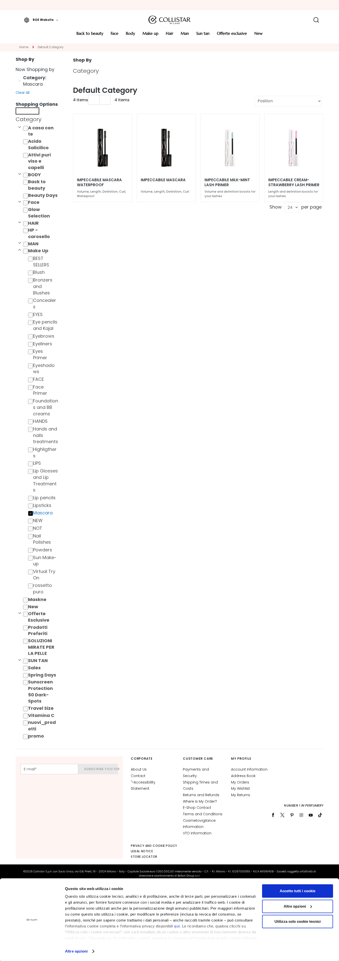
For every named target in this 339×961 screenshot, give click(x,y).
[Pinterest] (292, 815)
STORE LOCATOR (144, 856)
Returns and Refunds (201, 794)
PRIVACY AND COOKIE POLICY (154, 846)
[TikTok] (320, 815)
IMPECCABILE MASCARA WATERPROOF (99, 182)
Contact (138, 775)
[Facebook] (273, 815)
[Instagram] (301, 815)
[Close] (27, 110)
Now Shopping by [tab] (35, 69)
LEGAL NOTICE (142, 851)
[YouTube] (310, 815)
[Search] (316, 20)
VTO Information (197, 833)
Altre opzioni (76, 951)
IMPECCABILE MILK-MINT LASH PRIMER (227, 182)
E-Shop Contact (197, 807)
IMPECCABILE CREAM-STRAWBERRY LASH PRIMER (293, 182)
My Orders (240, 782)
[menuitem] (90, 35)
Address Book (243, 775)
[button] (41, 19)
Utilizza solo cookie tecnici (297, 921)
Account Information (249, 769)
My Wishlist (240, 788)
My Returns (240, 794)
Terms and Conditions (202, 814)
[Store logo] (169, 20)
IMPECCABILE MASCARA (163, 180)
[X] (282, 815)
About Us (139, 769)
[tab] (38, 119)
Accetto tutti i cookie (297, 891)
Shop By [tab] (82, 60)
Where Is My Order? (200, 801)
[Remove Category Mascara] (19, 80)
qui (177, 926)
